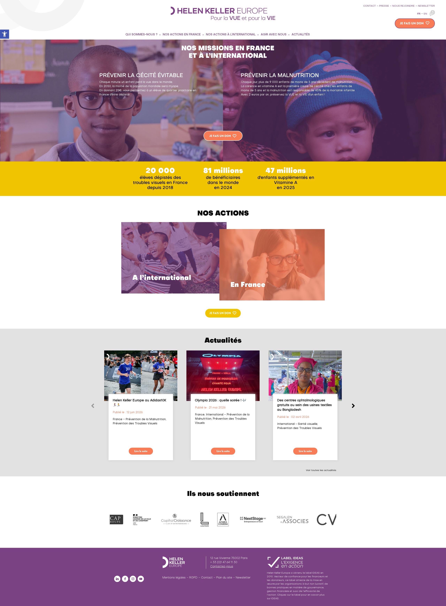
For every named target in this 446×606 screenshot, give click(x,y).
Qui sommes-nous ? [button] (141, 34)
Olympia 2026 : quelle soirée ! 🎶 (220, 400)
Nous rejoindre (403, 6)
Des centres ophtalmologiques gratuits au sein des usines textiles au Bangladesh (304, 405)
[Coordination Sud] (256, 519)
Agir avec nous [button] (273, 34)
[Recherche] (317, 34)
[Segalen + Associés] (183, 519)
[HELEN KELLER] (223, 13)
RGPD (193, 577)
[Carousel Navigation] (223, 348)
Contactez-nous (221, 566)
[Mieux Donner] (290, 519)
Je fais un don (412, 23)
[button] (4, 34)
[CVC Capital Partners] (223, 519)
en (425, 14)
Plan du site (224, 577)
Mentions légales (174, 577)
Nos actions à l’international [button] (231, 34)
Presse (384, 6)
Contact (369, 6)
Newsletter (426, 6)
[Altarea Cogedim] (114, 519)
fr (418, 14)
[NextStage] (143, 519)
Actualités (301, 34)
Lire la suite (140, 451)
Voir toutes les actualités (321, 470)
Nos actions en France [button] (182, 34)
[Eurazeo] (329, 519)
